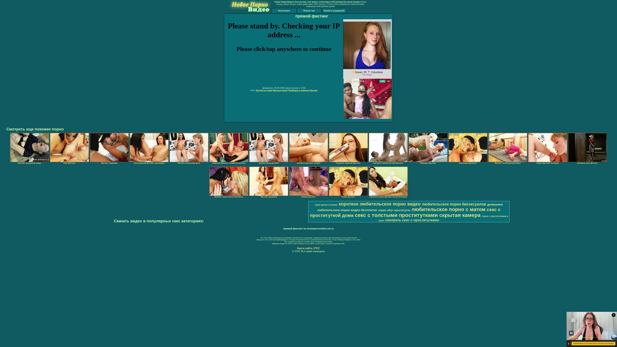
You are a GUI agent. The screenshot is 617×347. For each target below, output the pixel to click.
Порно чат (309, 10)
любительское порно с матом (448, 209)
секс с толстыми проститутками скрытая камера (418, 215)
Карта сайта (304, 248)
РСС (317, 248)
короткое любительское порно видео (380, 204)
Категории (284, 10)
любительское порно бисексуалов (454, 204)
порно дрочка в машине (326, 205)
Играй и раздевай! (334, 10)
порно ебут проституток (394, 210)
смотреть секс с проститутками (412, 220)
